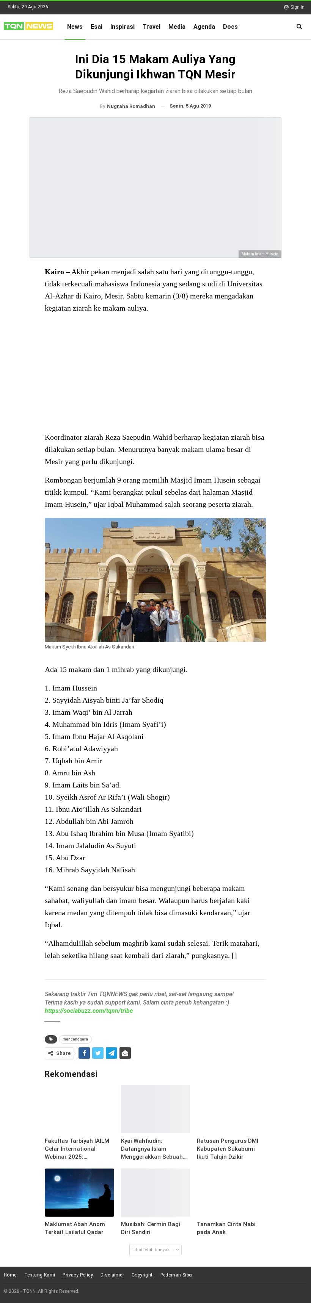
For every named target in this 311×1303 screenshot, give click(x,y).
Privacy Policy (78, 1275)
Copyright (142, 1275)
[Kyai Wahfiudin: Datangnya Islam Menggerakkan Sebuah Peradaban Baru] (155, 1109)
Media (176, 26)
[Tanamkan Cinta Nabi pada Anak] (231, 1193)
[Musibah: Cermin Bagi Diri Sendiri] (155, 1193)
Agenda (204, 26)
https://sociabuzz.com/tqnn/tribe (89, 1010)
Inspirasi (122, 26)
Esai (96, 26)
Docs (230, 26)
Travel (151, 26)
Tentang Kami (39, 1275)
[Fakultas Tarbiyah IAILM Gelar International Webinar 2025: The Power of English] (79, 1109)
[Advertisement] (155, 373)
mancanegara (75, 1039)
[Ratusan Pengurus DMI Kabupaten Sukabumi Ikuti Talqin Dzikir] (231, 1109)
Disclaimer (112, 1275)
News (75, 26)
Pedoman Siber (176, 1275)
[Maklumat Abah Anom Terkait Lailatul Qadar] (79, 1193)
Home (10, 1275)
